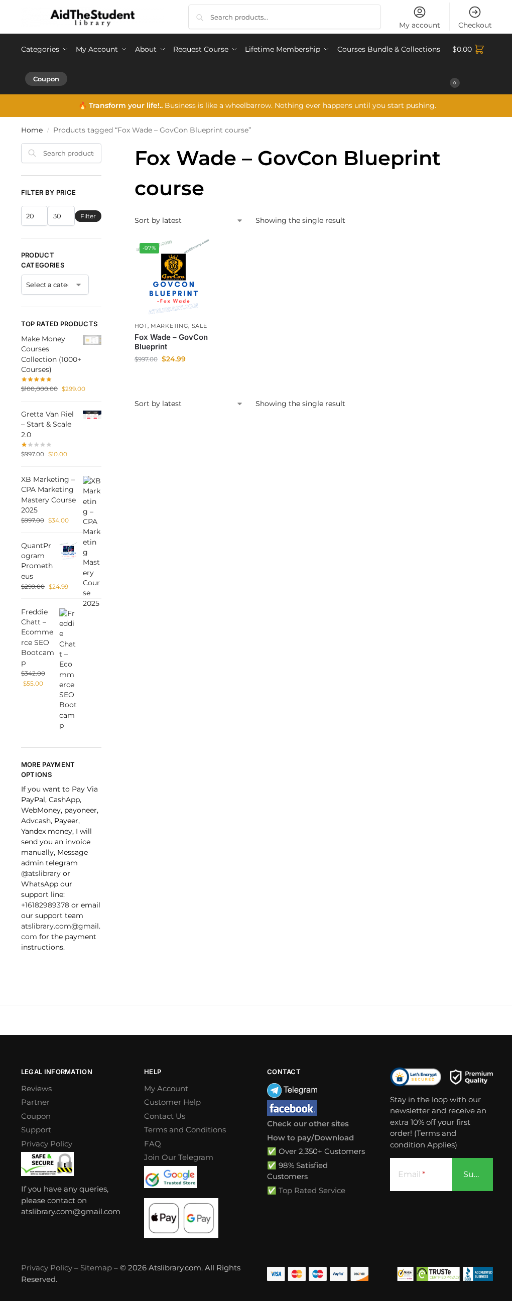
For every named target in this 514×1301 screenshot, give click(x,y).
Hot (141, 325)
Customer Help (172, 1102)
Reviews (36, 1088)
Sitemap (96, 1267)
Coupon (36, 1116)
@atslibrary (41, 873)
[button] (472, 64)
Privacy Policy (46, 1143)
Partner (35, 1102)
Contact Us (164, 1116)
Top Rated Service (312, 1190)
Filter (88, 216)
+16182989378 (45, 904)
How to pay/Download (310, 1137)
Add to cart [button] (173, 380)
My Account (166, 1088)
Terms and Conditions (185, 1129)
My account (419, 25)
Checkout (475, 25)
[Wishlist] (197, 253)
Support (36, 1129)
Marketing (169, 325)
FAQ (152, 1143)
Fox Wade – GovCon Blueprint (171, 342)
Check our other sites (308, 1123)
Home (32, 130)
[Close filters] (104, 149)
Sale (199, 325)
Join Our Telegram (178, 1157)
